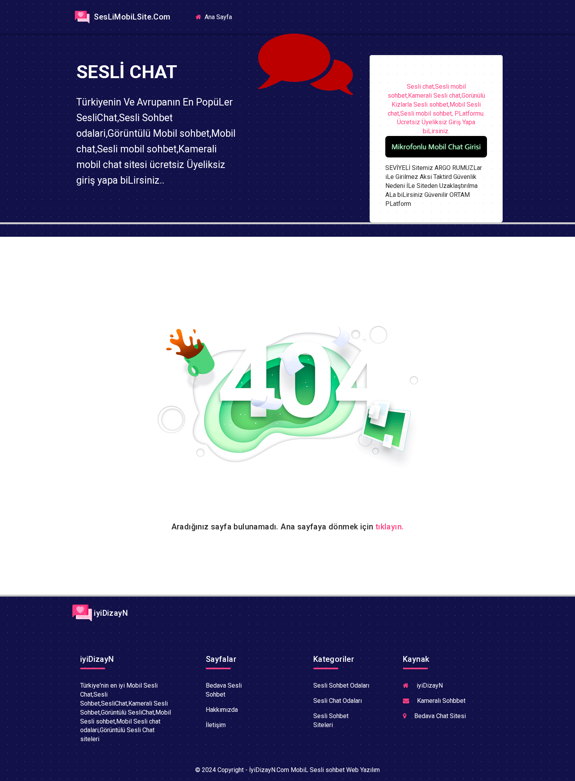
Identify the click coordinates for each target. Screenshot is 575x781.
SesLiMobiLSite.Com (131, 16)
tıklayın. (390, 526)
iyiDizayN (110, 613)
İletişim (216, 725)
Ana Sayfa (220, 17)
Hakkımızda (222, 709)
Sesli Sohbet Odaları (341, 685)
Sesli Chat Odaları (337, 700)
